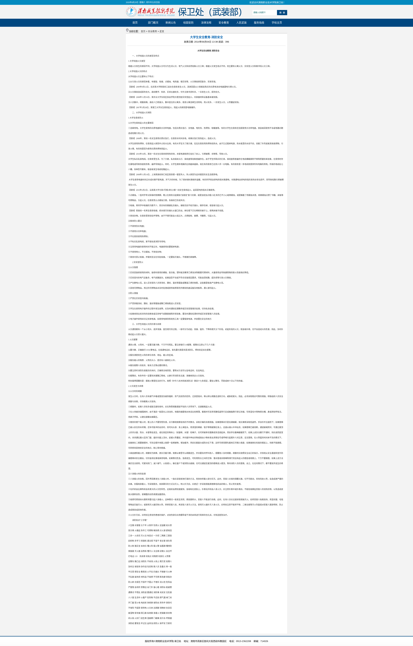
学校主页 (277, 22)
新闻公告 (171, 22)
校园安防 (188, 22)
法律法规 (206, 22)
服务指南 (259, 22)
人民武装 (241, 22)
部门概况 (153, 22)
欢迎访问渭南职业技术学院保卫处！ (267, 2)
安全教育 (224, 22)
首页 (135, 22)
